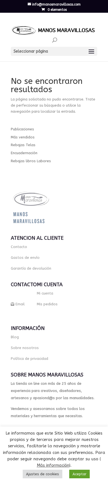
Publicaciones (22, 129)
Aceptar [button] (79, 474)
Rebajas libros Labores (31, 161)
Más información (53, 465)
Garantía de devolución (31, 268)
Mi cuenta (45, 293)
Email (20, 304)
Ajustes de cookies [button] (42, 474)
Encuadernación (24, 153)
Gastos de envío (25, 257)
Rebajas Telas (23, 145)
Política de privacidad (29, 359)
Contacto (19, 247)
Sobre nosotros (25, 348)
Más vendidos (23, 137)
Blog (15, 337)
